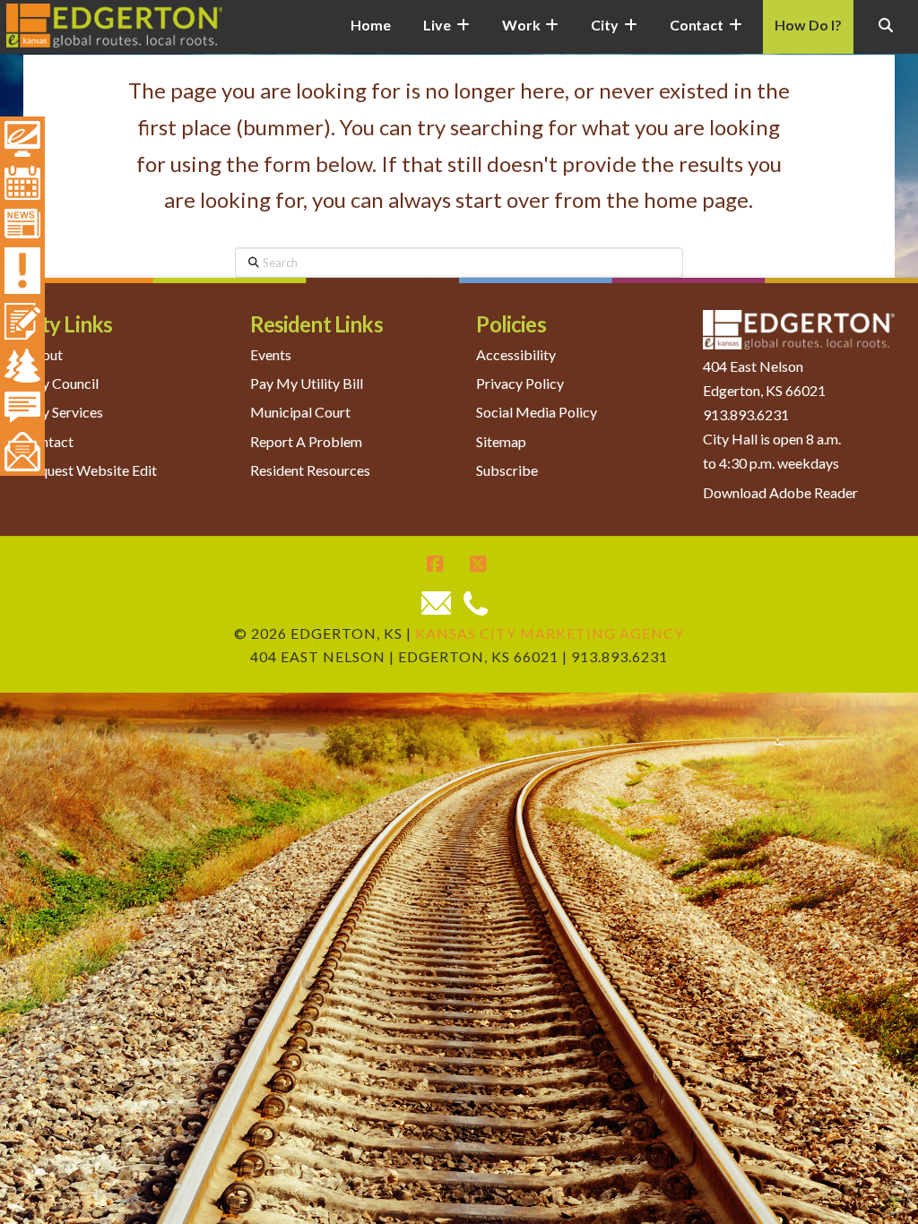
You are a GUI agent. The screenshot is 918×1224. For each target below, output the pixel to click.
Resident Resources (310, 469)
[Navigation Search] (885, 36)
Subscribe (507, 469)
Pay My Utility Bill (306, 383)
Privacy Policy (520, 383)
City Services (63, 411)
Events (270, 354)
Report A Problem (306, 441)
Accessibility (516, 354)
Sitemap (501, 441)
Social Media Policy (536, 411)
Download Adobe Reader (780, 492)
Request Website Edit (90, 469)
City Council (61, 383)
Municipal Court (300, 411)
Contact (48, 441)
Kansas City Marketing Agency (549, 633)
